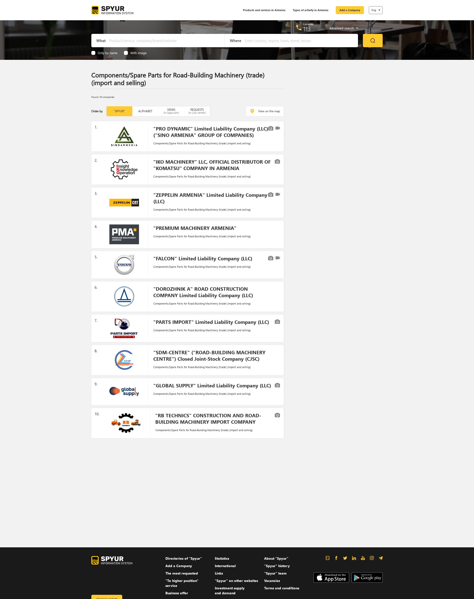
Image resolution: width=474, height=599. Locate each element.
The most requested (181, 573)
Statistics (222, 558)
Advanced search (341, 28)
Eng (374, 10)
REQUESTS (197, 111)
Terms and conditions (281, 588)
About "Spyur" (276, 558)
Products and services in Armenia (264, 10)
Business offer (176, 593)
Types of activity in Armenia (310, 10)
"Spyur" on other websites (236, 580)
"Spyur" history (277, 565)
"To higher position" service (181, 583)
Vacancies (272, 580)
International (225, 565)
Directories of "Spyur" (183, 558)
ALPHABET (145, 111)
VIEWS (171, 111)
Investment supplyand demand (230, 590)
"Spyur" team (275, 573)
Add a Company (349, 10)
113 (307, 28)
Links (219, 573)
